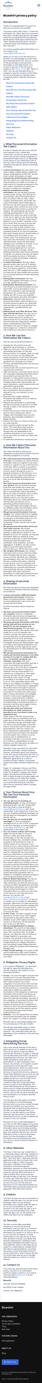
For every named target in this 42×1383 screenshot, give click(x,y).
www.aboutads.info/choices (14, 897)
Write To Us (11, 1362)
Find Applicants (8, 1341)
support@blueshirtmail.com (14, 53)
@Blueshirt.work (19, 1275)
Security (10, 134)
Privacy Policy (7, 1321)
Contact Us (11, 138)
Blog (4, 1353)
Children (10, 131)
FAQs (4, 1326)
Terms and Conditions (11, 1324)
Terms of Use (20, 69)
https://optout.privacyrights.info (16, 899)
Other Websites (13, 127)
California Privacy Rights (17, 117)
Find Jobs (6, 1329)
